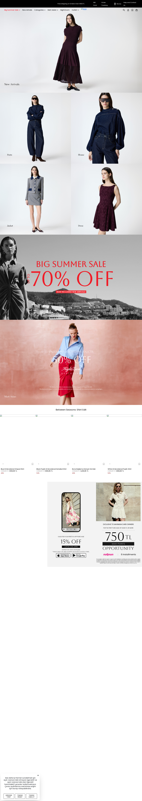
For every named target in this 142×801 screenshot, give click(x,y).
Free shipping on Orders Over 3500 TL (71, 4)
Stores (119, 4)
